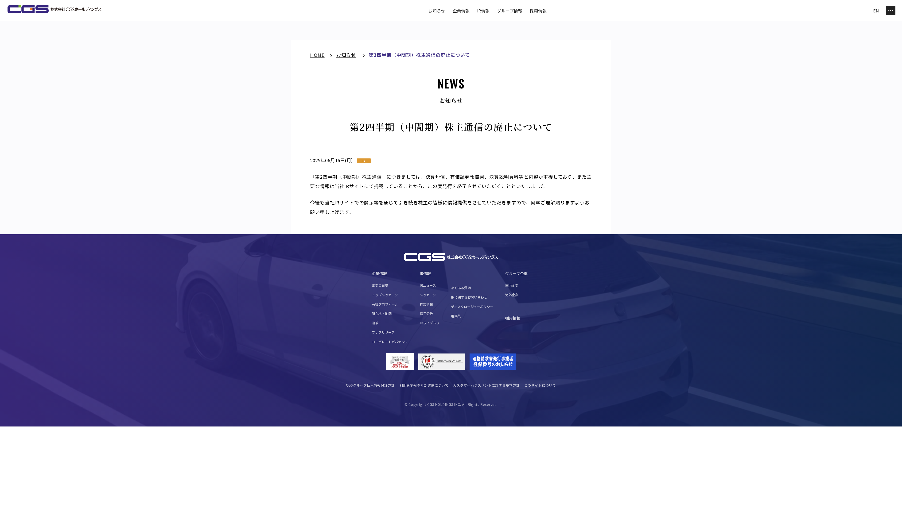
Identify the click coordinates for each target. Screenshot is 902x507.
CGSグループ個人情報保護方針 (370, 385)
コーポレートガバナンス (390, 341)
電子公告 (426, 313)
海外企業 (511, 294)
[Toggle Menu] (890, 10)
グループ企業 (516, 273)
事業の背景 (380, 285)
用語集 (456, 316)
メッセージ (428, 294)
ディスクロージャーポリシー (472, 306)
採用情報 (512, 318)
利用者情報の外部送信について (424, 385)
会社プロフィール (385, 304)
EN (876, 11)
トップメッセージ (385, 294)
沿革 (375, 323)
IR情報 (425, 273)
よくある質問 (461, 287)
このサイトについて (540, 385)
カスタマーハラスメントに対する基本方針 (486, 385)
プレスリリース (383, 332)
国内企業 (511, 285)
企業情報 (379, 273)
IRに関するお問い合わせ (469, 297)
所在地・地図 (382, 313)
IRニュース (428, 285)
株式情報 (426, 304)
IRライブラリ (429, 323)
